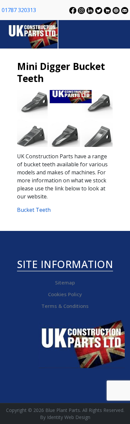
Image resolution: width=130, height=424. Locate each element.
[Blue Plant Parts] (32, 33)
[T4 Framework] (82, 344)
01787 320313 (19, 10)
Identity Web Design (68, 417)
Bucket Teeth (34, 210)
